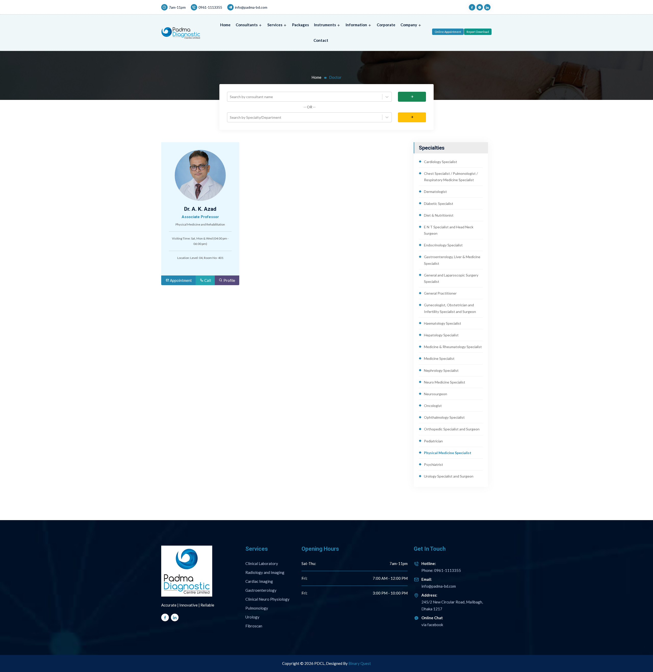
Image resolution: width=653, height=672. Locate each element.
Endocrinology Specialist (443, 245)
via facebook (432, 624)
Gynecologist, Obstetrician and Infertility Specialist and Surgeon (450, 308)
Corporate (386, 24)
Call (207, 280)
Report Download (478, 31)
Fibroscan (253, 626)
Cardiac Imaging (259, 581)
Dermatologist (435, 191)
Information (356, 24)
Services (274, 24)
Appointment (180, 280)
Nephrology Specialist (441, 370)
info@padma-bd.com (251, 7)
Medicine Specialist (439, 358)
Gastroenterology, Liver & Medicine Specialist (452, 260)
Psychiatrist (433, 464)
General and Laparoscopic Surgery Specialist (451, 278)
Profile (229, 280)
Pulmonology (256, 608)
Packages (300, 24)
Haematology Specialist (442, 323)
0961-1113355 (210, 7)
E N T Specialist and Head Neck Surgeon (448, 230)
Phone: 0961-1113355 (441, 567)
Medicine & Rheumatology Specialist (453, 347)
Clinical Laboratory (261, 563)
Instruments (325, 24)
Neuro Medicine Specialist (444, 382)
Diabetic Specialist (438, 203)
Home (225, 24)
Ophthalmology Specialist (444, 417)
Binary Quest (359, 663)
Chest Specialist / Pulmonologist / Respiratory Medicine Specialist (451, 176)
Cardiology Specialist (440, 162)
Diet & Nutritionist (439, 215)
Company (408, 24)
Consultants (247, 24)
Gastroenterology (261, 590)
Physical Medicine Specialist (447, 453)
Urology (252, 617)
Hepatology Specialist (441, 335)
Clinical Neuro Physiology (267, 599)
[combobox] (230, 97)
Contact (320, 40)
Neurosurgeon (435, 394)
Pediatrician (433, 441)
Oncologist (433, 405)
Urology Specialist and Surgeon (448, 476)
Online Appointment (448, 31)
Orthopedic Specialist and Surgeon (452, 429)
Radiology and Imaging (264, 572)
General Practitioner (440, 293)
